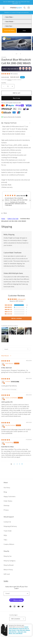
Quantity (3, 83)
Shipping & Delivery (10, 526)
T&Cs (5, 540)
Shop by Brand (8, 565)
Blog (5, 492)
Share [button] (5, 213)
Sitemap (6, 505)
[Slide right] (21, 54)
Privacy (6, 510)
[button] (4, 8)
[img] (5, 361)
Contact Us (7, 522)
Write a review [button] (16, 318)
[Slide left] (12, 54)
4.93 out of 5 (21, 299)
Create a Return (9, 544)
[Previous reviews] (3, 200)
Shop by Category (9, 561)
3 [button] (17, 464)
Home (3, 218)
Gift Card (7, 574)
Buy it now (16, 98)
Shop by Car (8, 556)
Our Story (7, 488)
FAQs (5, 535)
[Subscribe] (27, 593)
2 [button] (14, 464)
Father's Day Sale (13, 218)
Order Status (8, 501)
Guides (6, 581)
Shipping (9, 79)
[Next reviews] (30, 200)
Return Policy (8, 570)
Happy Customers (9, 496)
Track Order (8, 531)
